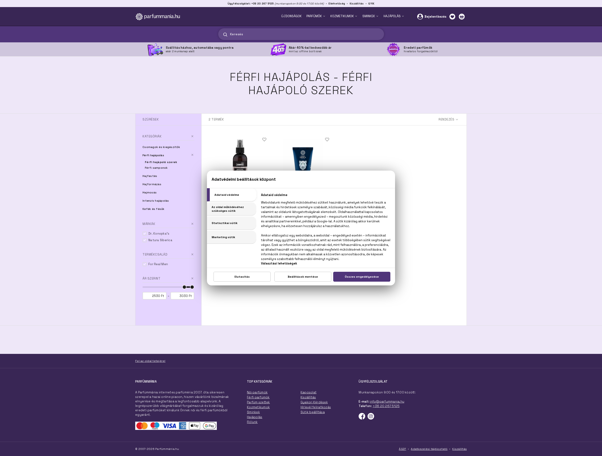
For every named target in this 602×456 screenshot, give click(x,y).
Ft (162, 296)
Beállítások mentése (303, 277)
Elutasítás (242, 277)
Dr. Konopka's (158, 234)
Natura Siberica (160, 240)
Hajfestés (150, 176)
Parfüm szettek (258, 402)
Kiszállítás (357, 3)
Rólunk (252, 422)
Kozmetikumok (258, 407)
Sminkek (253, 412)
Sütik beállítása (313, 412)
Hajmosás (150, 192)
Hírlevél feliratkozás (316, 407)
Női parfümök (257, 392)
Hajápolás (254, 417)
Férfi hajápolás (153, 155)
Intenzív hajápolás (156, 201)
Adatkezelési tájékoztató (429, 449)
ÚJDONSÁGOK (291, 16)
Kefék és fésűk (154, 209)
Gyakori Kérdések (314, 402)
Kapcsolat (309, 392)
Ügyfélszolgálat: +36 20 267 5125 (251, 3)
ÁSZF (402, 449)
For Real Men (158, 264)
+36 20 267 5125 (386, 406)
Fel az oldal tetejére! (150, 361)
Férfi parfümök (258, 397)
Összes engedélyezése (362, 277)
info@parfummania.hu (387, 402)
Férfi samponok (156, 168)
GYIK (371, 3)
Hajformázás (152, 184)
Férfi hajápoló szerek (161, 162)
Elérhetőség (337, 3)
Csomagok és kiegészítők (161, 147)
